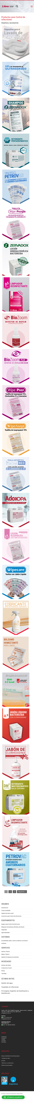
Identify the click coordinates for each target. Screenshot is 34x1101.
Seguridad (4, 929)
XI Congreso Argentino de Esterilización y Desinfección (15, 992)
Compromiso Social (6, 968)
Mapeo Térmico (5, 954)
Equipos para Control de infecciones (10, 924)
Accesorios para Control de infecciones (11, 916)
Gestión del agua (7, 983)
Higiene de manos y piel (7, 913)
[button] (13, 1097)
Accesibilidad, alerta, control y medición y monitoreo (14, 940)
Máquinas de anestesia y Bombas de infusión (12, 927)
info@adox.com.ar (6, 1013)
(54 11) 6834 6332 (9, 1025)
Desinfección (4, 907)
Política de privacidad (6, 1065)
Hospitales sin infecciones (10, 987)
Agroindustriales (5, 932)
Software (3, 943)
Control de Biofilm (5, 910)
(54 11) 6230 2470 (7, 1017)
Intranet (3, 1060)
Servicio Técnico (5, 951)
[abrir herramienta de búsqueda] (17, 6)
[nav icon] (32, 6)
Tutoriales (3, 973)
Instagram (3, 1038)
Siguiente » (22, 892)
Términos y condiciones (7, 1063)
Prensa (3, 970)
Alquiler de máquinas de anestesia (10, 957)
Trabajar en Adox (5, 1058)
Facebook (4, 1036)
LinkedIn (3, 1040)
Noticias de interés (6, 965)
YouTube (3, 1042)
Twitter (3, 1039)
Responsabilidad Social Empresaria (10, 1056)
